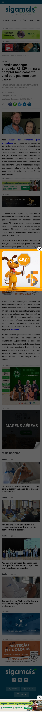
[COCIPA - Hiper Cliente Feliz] (21, 705)
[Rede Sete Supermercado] (21, 270)
